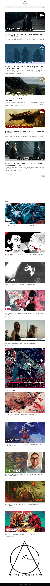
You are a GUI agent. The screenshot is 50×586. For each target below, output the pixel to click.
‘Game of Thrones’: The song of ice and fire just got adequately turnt (24, 164)
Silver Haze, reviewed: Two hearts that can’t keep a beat (20, 343)
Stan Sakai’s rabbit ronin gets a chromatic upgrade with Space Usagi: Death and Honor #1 (24, 445)
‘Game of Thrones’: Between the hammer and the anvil (23, 100)
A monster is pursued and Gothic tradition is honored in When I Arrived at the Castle (25, 255)
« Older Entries (8, 174)
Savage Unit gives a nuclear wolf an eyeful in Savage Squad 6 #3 (22, 534)
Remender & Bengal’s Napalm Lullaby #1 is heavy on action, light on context (24, 313)
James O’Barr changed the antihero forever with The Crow (21, 284)
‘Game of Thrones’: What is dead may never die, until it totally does (24, 67)
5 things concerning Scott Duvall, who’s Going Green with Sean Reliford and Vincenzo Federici (24, 475)
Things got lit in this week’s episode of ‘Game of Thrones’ (24, 132)
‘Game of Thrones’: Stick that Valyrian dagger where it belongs (23, 35)
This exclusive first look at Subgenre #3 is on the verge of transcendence (21, 415)
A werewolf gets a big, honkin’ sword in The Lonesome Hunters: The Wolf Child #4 (24, 505)
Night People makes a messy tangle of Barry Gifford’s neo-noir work (24, 226)
